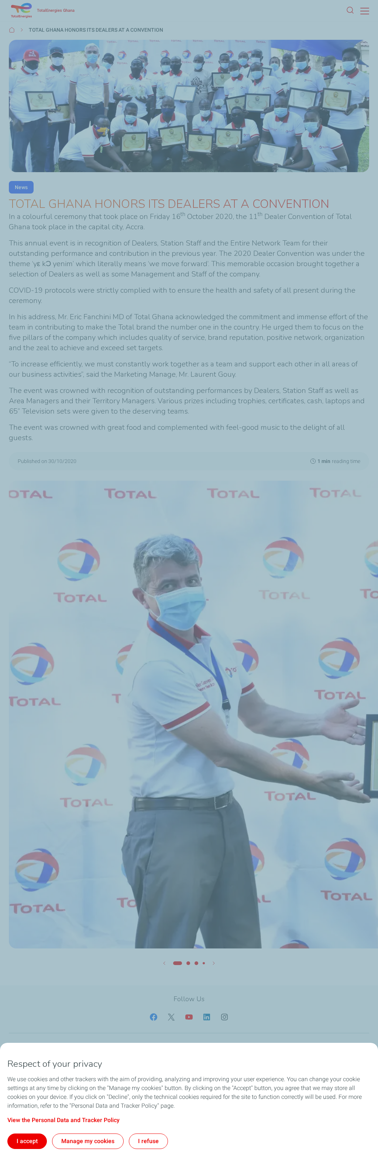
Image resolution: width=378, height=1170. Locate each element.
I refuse (148, 1141)
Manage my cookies (87, 1141)
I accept (27, 1141)
